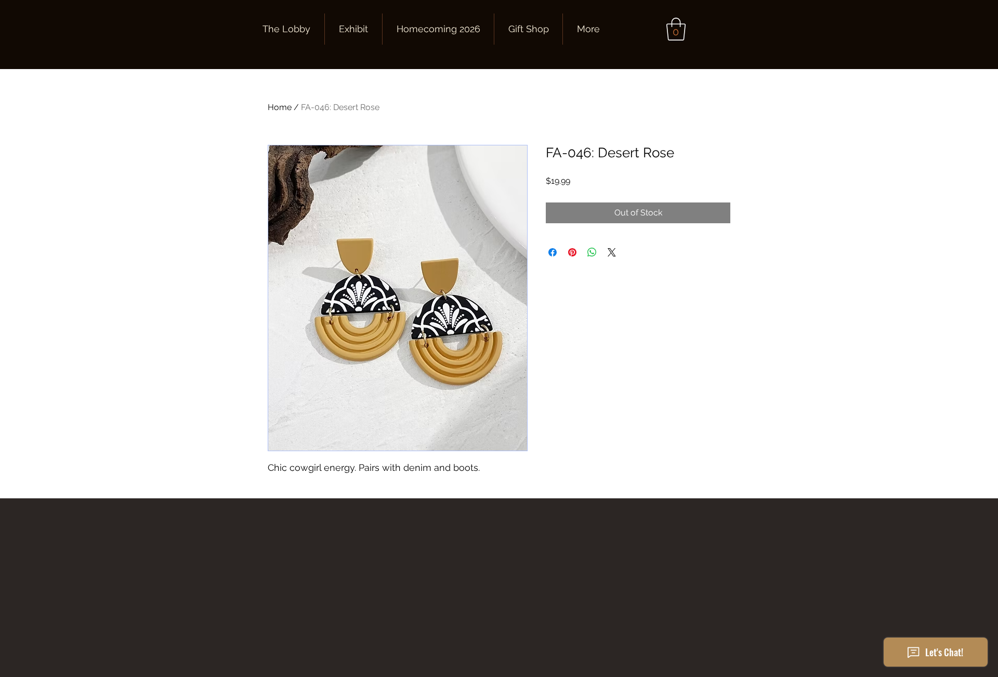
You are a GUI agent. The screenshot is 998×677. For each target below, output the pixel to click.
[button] (676, 29)
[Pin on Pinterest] (572, 252)
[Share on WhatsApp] (592, 252)
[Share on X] (612, 252)
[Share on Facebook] (552, 252)
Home (280, 107)
